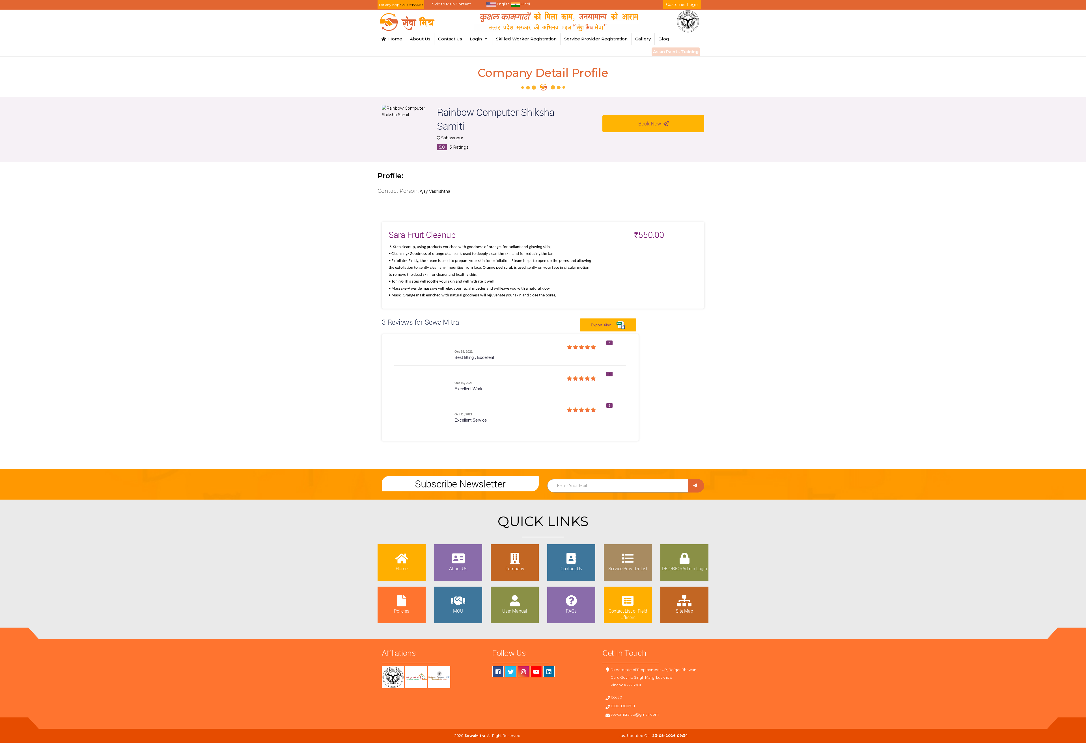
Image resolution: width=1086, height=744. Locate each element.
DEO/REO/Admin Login (684, 568)
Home (394, 39)
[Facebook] (498, 671)
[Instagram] (523, 671)
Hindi (525, 4)
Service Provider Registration (596, 39)
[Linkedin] (549, 671)
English (503, 4)
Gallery (643, 39)
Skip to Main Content (451, 4)
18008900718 (623, 706)
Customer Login (682, 4)
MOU (458, 611)
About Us (420, 39)
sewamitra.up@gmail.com (635, 714)
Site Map (684, 611)
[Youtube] (536, 671)
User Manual (514, 611)
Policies (401, 611)
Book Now (650, 123)
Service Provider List (628, 568)
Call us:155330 (411, 5)
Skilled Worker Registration (526, 39)
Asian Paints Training (676, 51)
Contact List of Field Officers (628, 614)
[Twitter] (510, 671)
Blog (663, 39)
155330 (616, 697)
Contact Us (450, 39)
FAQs (571, 611)
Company (514, 568)
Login (477, 39)
